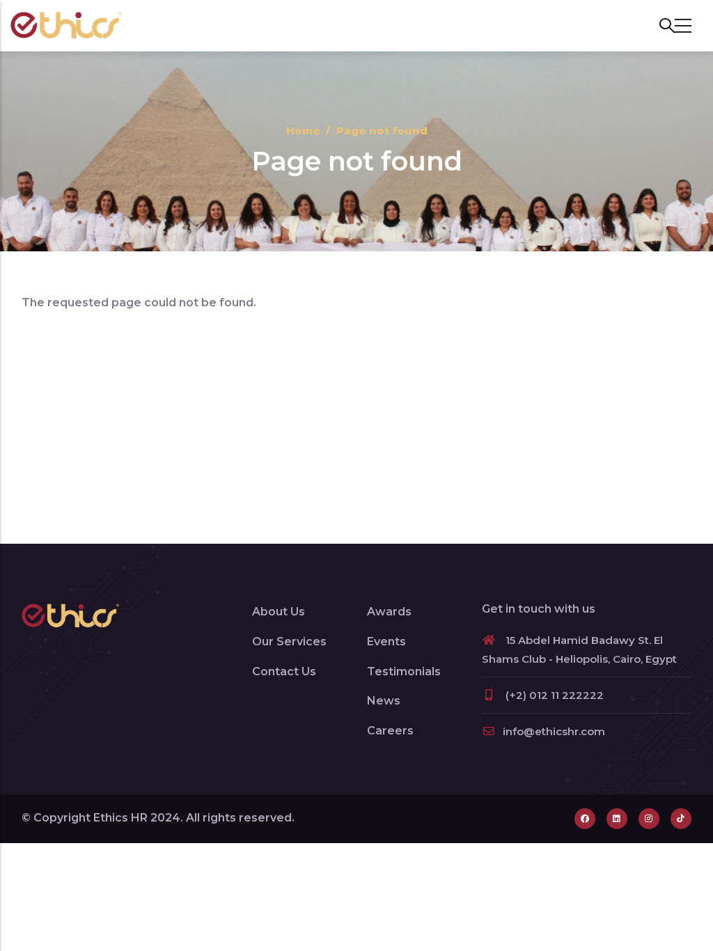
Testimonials (404, 671)
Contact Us (284, 671)
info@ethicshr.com (554, 731)
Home (303, 130)
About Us (278, 611)
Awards (389, 611)
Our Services (289, 641)
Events (386, 641)
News (383, 700)
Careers (390, 730)
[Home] (66, 25)
